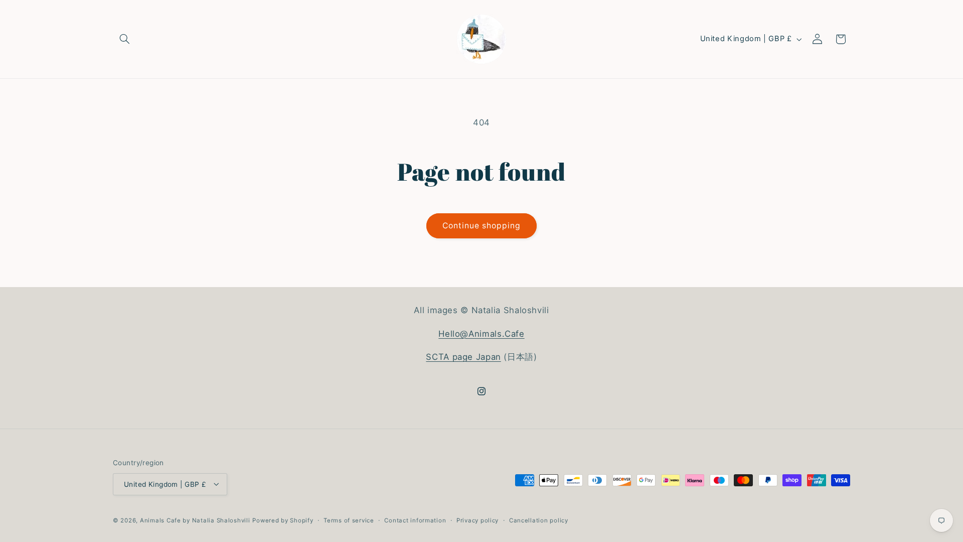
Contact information (415, 520)
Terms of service (349, 520)
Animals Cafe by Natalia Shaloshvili (195, 520)
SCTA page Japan (463, 357)
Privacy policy (477, 520)
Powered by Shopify (282, 520)
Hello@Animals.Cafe (481, 334)
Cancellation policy (538, 520)
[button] (124, 39)
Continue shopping (481, 225)
